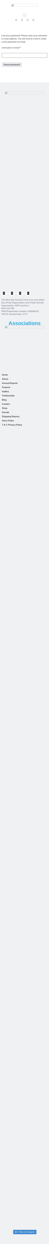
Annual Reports (10, 383)
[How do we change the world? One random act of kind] (24, 615)
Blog (4, 400)
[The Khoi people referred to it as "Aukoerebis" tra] (24, 1164)
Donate (5, 412)
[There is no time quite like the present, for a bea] (24, 1212)
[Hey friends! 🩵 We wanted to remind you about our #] (24, 471)
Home (5, 375)
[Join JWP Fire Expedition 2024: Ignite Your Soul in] (24, 1057)
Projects (6, 387)
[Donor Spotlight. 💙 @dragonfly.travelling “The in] (24, 974)
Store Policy (8, 421)
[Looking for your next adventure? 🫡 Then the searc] (24, 728)
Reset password (12, 65)
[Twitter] (12, 293)
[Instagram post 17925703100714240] (24, 432)
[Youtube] (28, 293)
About (5, 379)
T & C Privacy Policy (12, 425)
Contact (6, 404)
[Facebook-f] (4, 293)
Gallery (5, 391)
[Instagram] (20, 293)
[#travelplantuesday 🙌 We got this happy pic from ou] (24, 862)
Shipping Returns (10, 416)
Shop (4, 408)
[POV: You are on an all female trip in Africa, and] (24, 793)
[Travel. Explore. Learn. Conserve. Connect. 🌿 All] (24, 526)
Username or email (15, 47)
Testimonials (8, 396)
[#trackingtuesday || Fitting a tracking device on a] (24, 1105)
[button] (24, 15)
